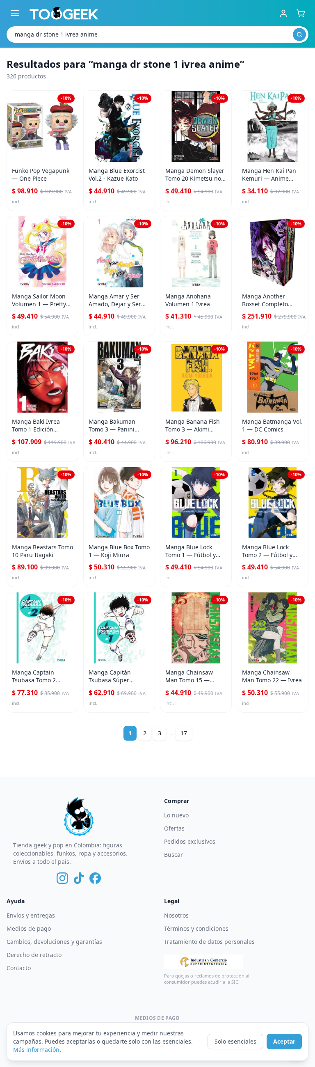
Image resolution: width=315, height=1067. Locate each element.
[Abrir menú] (15, 13)
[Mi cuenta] (283, 13)
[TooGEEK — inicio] (64, 13)
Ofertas (174, 828)
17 (183, 733)
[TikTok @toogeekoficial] (78, 878)
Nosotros (176, 915)
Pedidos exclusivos (189, 841)
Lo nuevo (176, 815)
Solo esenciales (235, 1041)
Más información (36, 1049)
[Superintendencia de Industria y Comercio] (203, 962)
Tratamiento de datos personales (209, 941)
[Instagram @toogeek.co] (62, 878)
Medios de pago (29, 928)
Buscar (173, 854)
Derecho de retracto (34, 955)
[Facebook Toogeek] (95, 878)
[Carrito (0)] (300, 13)
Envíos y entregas (31, 915)
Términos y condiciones (196, 928)
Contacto (19, 968)
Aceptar (284, 1041)
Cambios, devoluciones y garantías (54, 941)
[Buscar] (299, 34)
